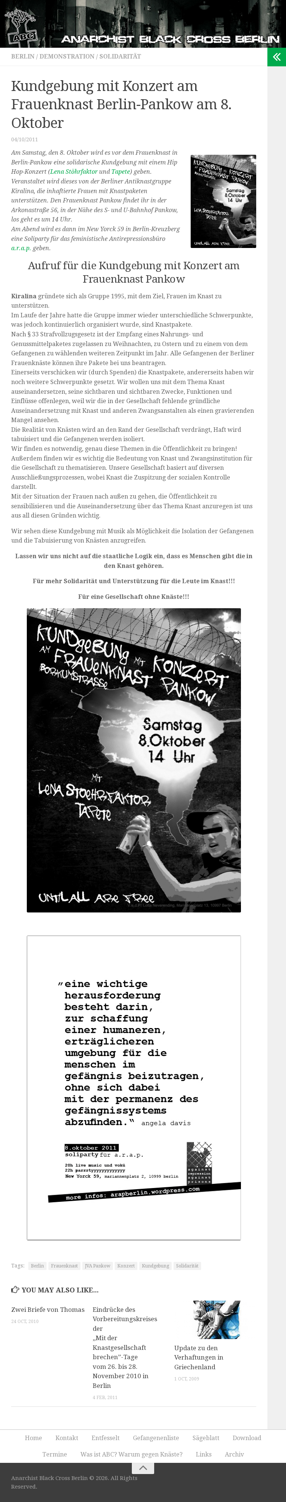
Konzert (126, 1266)
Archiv (234, 1454)
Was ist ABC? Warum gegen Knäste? (131, 1454)
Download (247, 1438)
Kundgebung (155, 1266)
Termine (54, 1454)
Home (33, 1438)
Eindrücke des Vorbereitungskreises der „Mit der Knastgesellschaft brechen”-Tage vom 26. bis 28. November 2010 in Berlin (125, 1347)
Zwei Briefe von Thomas (48, 1309)
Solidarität (120, 56)
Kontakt (66, 1438)
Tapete (120, 171)
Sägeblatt (206, 1438)
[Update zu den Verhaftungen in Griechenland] (214, 1320)
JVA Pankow (97, 1266)
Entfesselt (106, 1438)
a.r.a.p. (21, 248)
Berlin (23, 56)
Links (204, 1454)
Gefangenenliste (156, 1438)
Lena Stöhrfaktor (74, 171)
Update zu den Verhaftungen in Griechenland (198, 1357)
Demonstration (67, 56)
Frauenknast (64, 1266)
